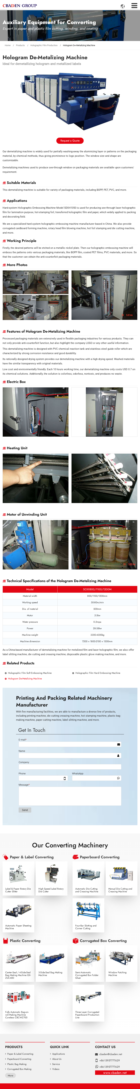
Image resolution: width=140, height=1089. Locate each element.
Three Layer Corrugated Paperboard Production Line (87, 1015)
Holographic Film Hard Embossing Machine (97, 673)
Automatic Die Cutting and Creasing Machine (86, 890)
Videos (55, 1069)
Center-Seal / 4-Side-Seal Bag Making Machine (18, 975)
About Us (56, 1059)
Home (8, 45)
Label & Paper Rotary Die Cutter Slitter (18, 890)
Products (20, 45)
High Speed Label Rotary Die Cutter (51, 890)
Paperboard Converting (100, 857)
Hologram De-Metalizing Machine (25, 678)
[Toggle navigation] (134, 4)
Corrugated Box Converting (103, 941)
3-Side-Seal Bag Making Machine (50, 973)
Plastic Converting (25, 941)
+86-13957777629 (109, 1060)
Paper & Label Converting (32, 857)
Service (56, 1064)
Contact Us (105, 1046)
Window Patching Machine (117, 973)
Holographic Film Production (44, 45)
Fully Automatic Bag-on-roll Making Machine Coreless (17, 1015)
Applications (58, 1054)
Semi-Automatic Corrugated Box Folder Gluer (87, 975)
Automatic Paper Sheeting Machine (18, 927)
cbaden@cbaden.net (110, 1054)
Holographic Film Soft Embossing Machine (30, 673)
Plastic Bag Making (16, 1064)
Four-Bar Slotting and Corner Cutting (85, 927)
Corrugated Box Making (19, 1069)
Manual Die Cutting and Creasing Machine (120, 890)
